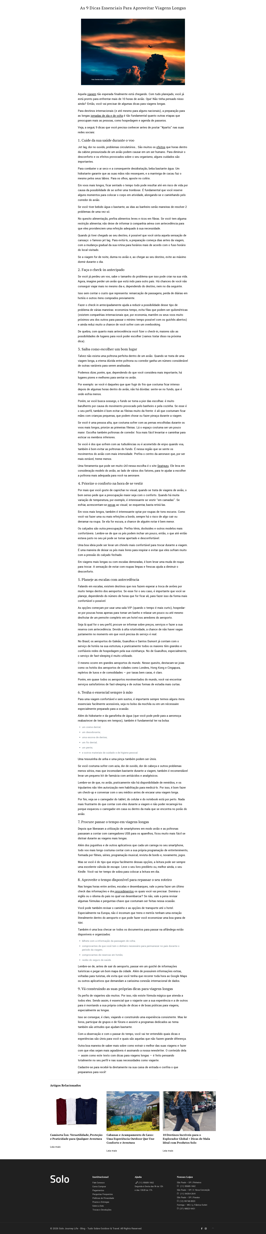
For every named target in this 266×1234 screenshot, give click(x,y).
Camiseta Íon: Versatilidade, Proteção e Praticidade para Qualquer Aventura (76, 1137)
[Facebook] (201, 1228)
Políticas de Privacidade (103, 1198)
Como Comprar (99, 1186)
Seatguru (163, 466)
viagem (91, 94)
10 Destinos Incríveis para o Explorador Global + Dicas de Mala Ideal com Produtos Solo (186, 1138)
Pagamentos (98, 1190)
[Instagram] (205, 1228)
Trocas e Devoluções (101, 1209)
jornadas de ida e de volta (107, 116)
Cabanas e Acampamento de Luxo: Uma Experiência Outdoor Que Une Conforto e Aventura (130, 1138)
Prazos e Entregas (100, 1202)
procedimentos (124, 891)
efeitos (160, 147)
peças (111, 505)
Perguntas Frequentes (102, 1194)
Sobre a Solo (98, 1206)
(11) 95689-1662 (146, 1182)
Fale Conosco (98, 1182)
